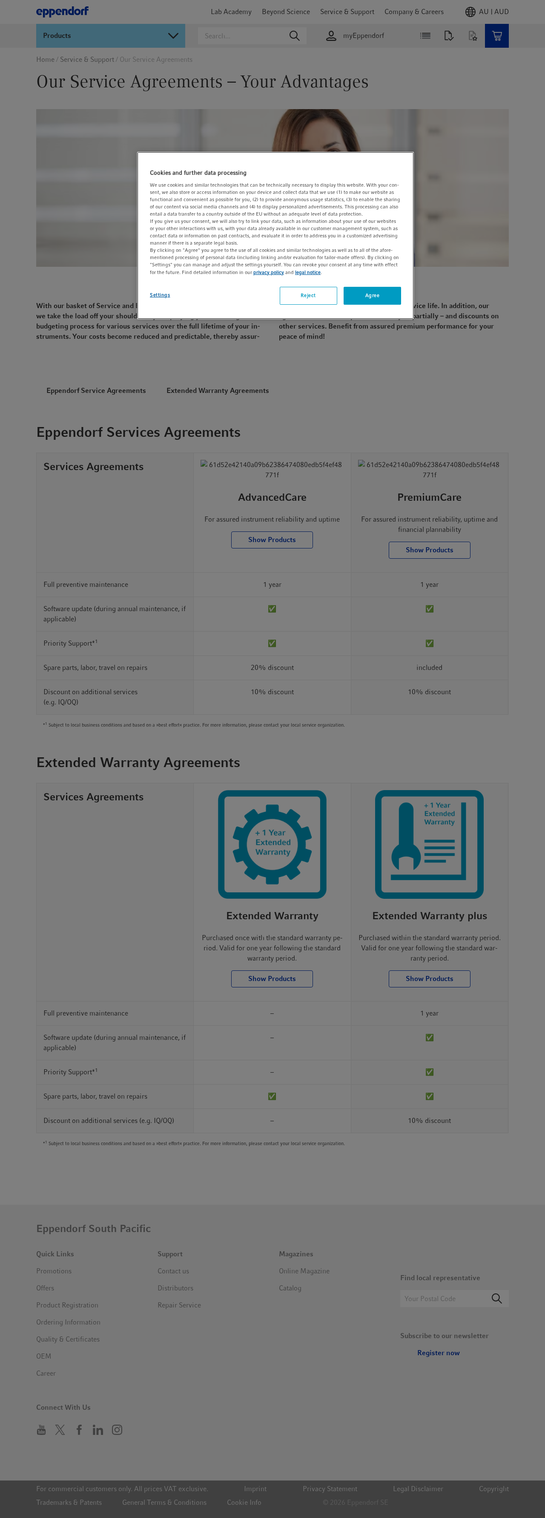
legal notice (308, 272)
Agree (372, 295)
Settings (160, 295)
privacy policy (268, 272)
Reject (308, 295)
